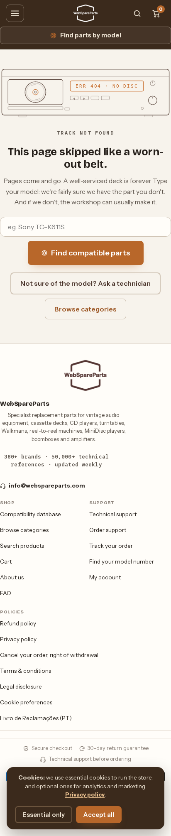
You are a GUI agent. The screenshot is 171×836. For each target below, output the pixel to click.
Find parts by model (90, 35)
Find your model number (121, 561)
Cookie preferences (26, 702)
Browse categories (85, 309)
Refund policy (18, 623)
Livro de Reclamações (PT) (36, 718)
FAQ (5, 593)
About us (12, 577)
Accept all (98, 815)
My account (105, 577)
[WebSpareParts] (85, 13)
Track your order (111, 545)
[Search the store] (137, 13)
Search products (22, 545)
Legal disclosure (21, 686)
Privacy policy (18, 639)
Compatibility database (30, 514)
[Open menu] (15, 13)
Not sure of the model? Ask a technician (85, 283)
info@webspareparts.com (47, 485)
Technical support (113, 514)
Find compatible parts (90, 252)
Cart (6, 561)
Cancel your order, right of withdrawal (49, 655)
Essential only (43, 815)
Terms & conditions (25, 670)
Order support (107, 530)
